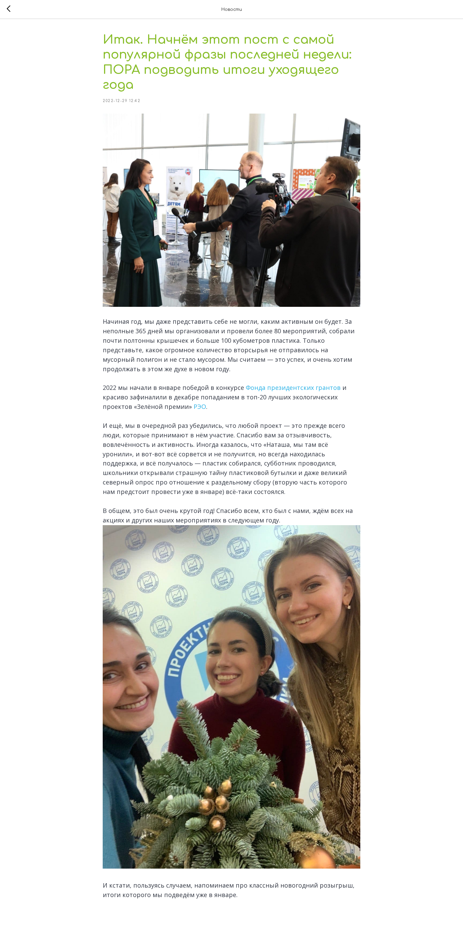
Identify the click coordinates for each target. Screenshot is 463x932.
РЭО (200, 406)
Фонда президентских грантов (293, 387)
